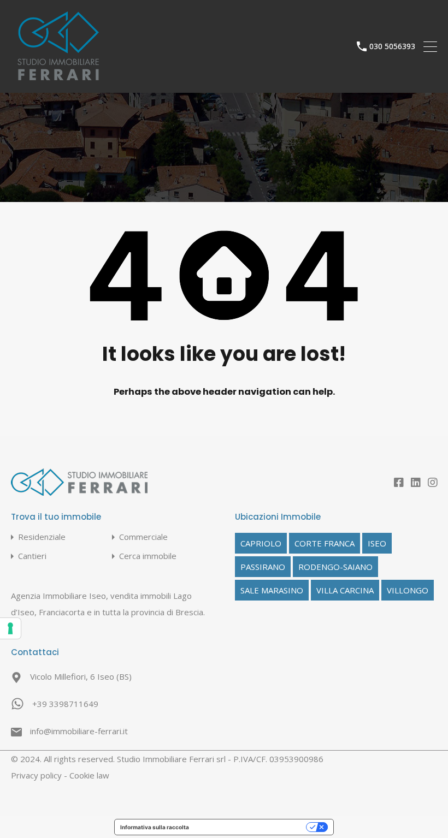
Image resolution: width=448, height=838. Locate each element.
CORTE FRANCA (324, 543)
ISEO (377, 543)
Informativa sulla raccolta (154, 827)
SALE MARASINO (271, 590)
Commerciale (143, 537)
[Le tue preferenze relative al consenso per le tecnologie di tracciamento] (10, 628)
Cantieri (32, 556)
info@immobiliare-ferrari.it (79, 731)
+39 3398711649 (65, 703)
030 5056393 (392, 46)
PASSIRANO (262, 566)
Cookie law (89, 775)
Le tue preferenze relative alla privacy (251, 827)
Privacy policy (36, 775)
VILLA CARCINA (345, 590)
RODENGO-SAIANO (335, 566)
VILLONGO (407, 590)
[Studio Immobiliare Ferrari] (58, 79)
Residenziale (42, 537)
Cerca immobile (147, 556)
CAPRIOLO (260, 543)
